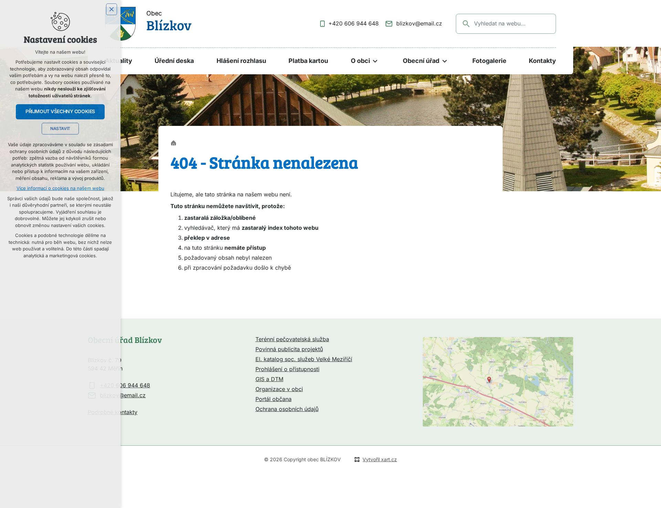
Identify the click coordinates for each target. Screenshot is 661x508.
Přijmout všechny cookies (60, 111)
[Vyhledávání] (506, 24)
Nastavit (60, 128)
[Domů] (175, 142)
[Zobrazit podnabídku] (375, 61)
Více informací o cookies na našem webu (60, 188)
